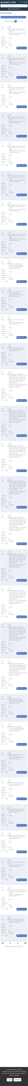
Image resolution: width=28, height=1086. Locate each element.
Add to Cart (22, 48)
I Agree (9, 1079)
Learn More (17, 1079)
